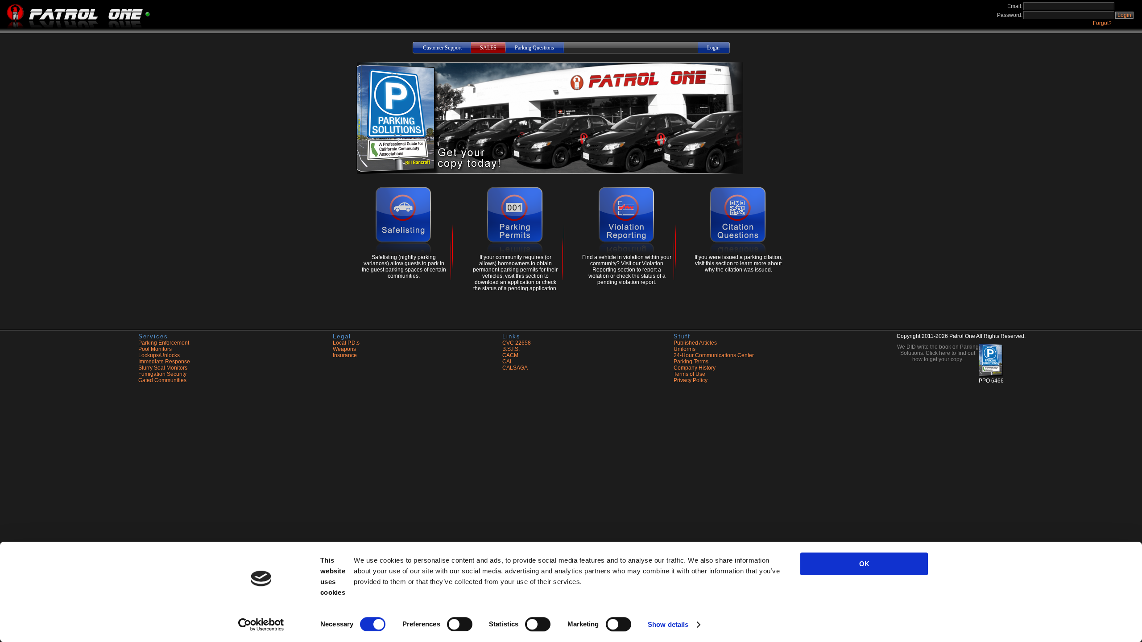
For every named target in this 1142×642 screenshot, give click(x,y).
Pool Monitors (155, 349)
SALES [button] (488, 48)
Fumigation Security (162, 374)
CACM (510, 355)
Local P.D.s (346, 343)
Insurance (345, 355)
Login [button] (1124, 15)
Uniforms (684, 349)
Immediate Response (164, 361)
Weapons (344, 349)
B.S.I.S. (511, 349)
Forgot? (1102, 23)
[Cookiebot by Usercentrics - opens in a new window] (261, 624)
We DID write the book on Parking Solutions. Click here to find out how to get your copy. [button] (938, 353)
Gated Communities (162, 380)
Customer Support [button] (442, 48)
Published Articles (695, 343)
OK (864, 564)
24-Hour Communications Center (714, 355)
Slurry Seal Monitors (162, 368)
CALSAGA (515, 368)
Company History (695, 368)
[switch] (459, 624)
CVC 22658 (516, 343)
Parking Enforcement (163, 343)
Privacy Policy (691, 380)
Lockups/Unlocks (159, 355)
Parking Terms (691, 361)
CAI (506, 361)
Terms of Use (689, 374)
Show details (668, 624)
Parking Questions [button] (534, 48)
